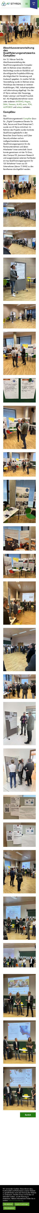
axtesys (19, 107)
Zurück (28, 1114)
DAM (5, 104)
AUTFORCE (8, 107)
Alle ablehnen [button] (8, 1204)
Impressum (7, 1171)
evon (25, 104)
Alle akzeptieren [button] (9, 1208)
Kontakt (6, 1167)
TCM (30, 104)
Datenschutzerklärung (15, 1175)
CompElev (27, 118)
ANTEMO (19, 101)
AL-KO (19, 104)
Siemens (12, 104)
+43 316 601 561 (10, 1157)
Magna (27, 101)
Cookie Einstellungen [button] (21, 1204)
